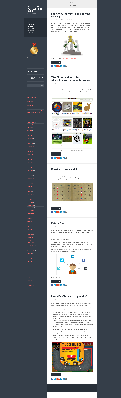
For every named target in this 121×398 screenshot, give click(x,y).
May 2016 (29, 258)
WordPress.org (30, 285)
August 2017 (30, 221)
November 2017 (30, 213)
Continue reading (56, 62)
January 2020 (30, 143)
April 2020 (29, 135)
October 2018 (30, 183)
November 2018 (30, 181)
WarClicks (62, 19)
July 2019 (29, 159)
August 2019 (30, 156)
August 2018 (30, 189)
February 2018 (30, 205)
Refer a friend (59, 223)
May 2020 (29, 132)
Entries (29, 280)
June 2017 (29, 226)
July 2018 (29, 191)
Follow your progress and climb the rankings (70, 15)
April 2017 (29, 231)
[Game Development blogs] (34, 56)
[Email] (66, 66)
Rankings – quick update (64, 169)
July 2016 (29, 253)
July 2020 (29, 127)
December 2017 (30, 210)
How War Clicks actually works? (69, 296)
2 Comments (70, 171)
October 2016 (30, 248)
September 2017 (31, 218)
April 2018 (29, 199)
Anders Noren (86, 395)
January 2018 (30, 207)
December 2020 (30, 122)
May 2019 (29, 165)
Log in (28, 277)
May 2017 (29, 229)
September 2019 (31, 154)
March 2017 (30, 234)
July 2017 (29, 223)
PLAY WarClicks (31, 32)
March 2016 (30, 264)
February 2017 (30, 237)
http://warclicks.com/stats (69, 58)
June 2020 (29, 130)
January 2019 (30, 175)
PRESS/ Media (30, 26)
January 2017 (30, 240)
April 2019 (29, 167)
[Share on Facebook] (52, 66)
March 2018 (30, 202)
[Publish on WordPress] (64, 66)
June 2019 (29, 162)
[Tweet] (55, 66)
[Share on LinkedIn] (61, 66)
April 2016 (29, 261)
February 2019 (30, 173)
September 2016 (31, 250)
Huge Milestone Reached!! (33, 108)
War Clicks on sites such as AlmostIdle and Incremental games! (71, 79)
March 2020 (30, 138)
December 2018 (30, 178)
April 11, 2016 (54, 226)
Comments (30, 282)
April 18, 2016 (54, 83)
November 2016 (30, 245)
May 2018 (29, 197)
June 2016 (29, 256)
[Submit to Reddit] (59, 66)
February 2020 (30, 140)
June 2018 (29, 194)
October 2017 (30, 215)
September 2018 (31, 186)
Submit (42, 85)
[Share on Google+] (57, 66)
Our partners (30, 30)
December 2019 (30, 146)
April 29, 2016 (54, 19)
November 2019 (30, 148)
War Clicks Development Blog (34, 8)
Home (28, 22)
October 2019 (30, 151)
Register (29, 274)
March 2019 (30, 170)
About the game (31, 24)
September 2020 (31, 124)
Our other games (31, 28)
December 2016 (30, 242)
